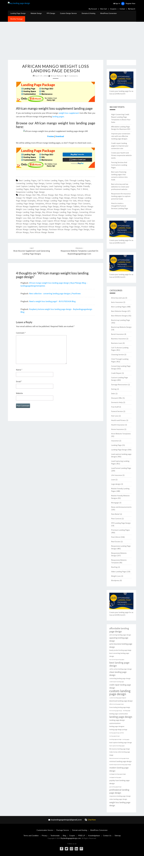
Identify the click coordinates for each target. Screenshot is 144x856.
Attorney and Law (118, 298)
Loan (113, 479)
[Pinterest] (81, 848)
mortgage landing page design (117, 774)
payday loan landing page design (119, 782)
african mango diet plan (52, 195)
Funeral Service (117, 411)
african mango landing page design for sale (56, 200)
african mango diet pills (29, 195)
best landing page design (119, 664)
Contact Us (107, 836)
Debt (113, 393)
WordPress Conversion (108, 13)
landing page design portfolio (116, 733)
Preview (50, 136)
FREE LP (81, 836)
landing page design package (118, 730)
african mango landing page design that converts (67, 203)
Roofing (114, 567)
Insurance (115, 441)
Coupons (113, 9)
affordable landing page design (119, 630)
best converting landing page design (119, 654)
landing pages (58, 116)
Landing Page (116, 445)
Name (19, 369)
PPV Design (51, 13)
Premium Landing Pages (65, 189)
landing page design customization (117, 721)
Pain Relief (115, 514)
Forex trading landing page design (119, 707)
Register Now (130, 3)
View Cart (103, 9)
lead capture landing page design (120, 742)
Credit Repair (116, 373)
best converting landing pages (116, 659)
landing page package (115, 739)
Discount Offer (116, 398)
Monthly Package (16, 19)
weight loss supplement (69, 113)
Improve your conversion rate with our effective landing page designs (120, 136)
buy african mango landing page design (60, 212)
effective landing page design (116, 704)
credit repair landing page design (120, 686)
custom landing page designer (117, 698)
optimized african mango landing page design (59, 226)
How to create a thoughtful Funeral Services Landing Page (119, 206)
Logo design (115, 484)
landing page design (120, 716)
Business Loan (116, 343)
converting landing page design (119, 678)
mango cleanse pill (79, 223)
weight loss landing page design (119, 804)
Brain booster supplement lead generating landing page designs (31, 251)
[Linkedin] (76, 848)
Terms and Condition (31, 836)
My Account (93, 9)
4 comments (72, 76)
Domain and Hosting (79, 830)
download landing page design (121, 701)
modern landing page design (118, 769)
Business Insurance (118, 338)
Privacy (44, 836)
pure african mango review (42, 232)
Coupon (72, 836)
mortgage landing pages (115, 777)
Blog (64, 836)
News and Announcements (41, 189)
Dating (113, 389)
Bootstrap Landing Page (120, 320)
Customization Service (45, 830)
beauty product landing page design (120, 650)
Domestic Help (117, 402)
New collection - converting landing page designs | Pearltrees (55, 293)
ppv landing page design (115, 787)
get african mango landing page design (50, 218)
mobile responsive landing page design (120, 764)
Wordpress (115, 580)
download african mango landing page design (62, 215)
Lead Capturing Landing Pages (62, 186)
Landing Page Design (18, 13)
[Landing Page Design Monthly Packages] (39, 92)
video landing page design (118, 799)
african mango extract (73, 195)
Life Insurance (116, 475)
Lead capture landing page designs (32, 186)
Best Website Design (119, 311)
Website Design (36, 13)
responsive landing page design (120, 796)
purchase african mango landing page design (69, 229)
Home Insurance (117, 429)
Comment (21, 333)
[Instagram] (71, 848)
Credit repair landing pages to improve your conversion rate (119, 145)
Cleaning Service (117, 354)
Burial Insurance (117, 334)
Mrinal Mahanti (57, 76)
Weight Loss (116, 576)
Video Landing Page (118, 571)
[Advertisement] (72, 43)
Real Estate (115, 541)
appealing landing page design (118, 639)
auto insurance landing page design (120, 645)
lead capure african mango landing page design (64, 220)
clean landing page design (118, 673)
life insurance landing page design (119, 749)
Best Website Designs (119, 316)
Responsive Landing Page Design (30, 192)
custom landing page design (119, 692)
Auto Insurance (117, 302)
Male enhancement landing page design (119, 758)
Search (132, 9)
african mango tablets (69, 206)
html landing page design (115, 710)
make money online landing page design (119, 753)
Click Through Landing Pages (77, 180)
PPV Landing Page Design (121, 523)
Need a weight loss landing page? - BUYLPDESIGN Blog (52, 301)
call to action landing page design (120, 669)
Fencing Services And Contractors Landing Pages (119, 165)
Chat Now (92, 820)
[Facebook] (61, 848)
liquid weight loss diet (59, 223)
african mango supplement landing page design (37, 206)
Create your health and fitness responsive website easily (121, 155)
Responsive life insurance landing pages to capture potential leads (121, 196)
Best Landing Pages (27, 180)
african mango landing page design (54, 198)
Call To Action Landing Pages (50, 180)
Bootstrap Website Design (121, 327)
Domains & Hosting (88, 13)
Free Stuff (114, 407)
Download (59, 136)
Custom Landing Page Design (58, 183)
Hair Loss (114, 416)
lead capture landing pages (117, 746)
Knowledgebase (94, 836)
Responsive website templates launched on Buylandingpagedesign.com (79, 251)
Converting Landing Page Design (30, 183)
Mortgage (115, 502)
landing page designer (116, 726)
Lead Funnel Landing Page (121, 468)
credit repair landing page (116, 681)
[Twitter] (66, 848)
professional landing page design (119, 791)
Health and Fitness (118, 420)
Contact (122, 9)
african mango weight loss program (63, 209)
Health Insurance (117, 425)
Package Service (62, 830)
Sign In (117, 3)
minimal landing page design (120, 761)
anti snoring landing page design (120, 635)
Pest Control (116, 518)
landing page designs (114, 736)
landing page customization (118, 714)
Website (19, 393)
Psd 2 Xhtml (82, 189)
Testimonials (55, 836)
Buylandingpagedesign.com (71, 838)
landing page (126, 710)
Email (19, 381)
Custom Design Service (68, 13)
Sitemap (118, 836)
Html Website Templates (121, 433)
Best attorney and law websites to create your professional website (120, 186)
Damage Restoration (119, 384)
